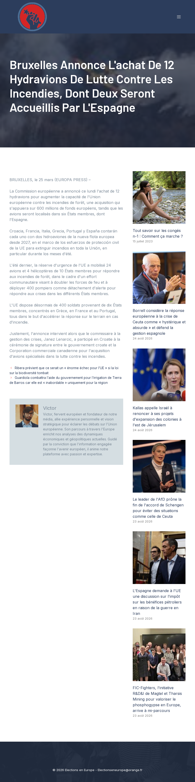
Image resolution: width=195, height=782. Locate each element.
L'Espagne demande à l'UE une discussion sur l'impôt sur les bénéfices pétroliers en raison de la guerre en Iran (157, 602)
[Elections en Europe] (33, 16)
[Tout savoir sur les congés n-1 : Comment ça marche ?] (159, 221)
